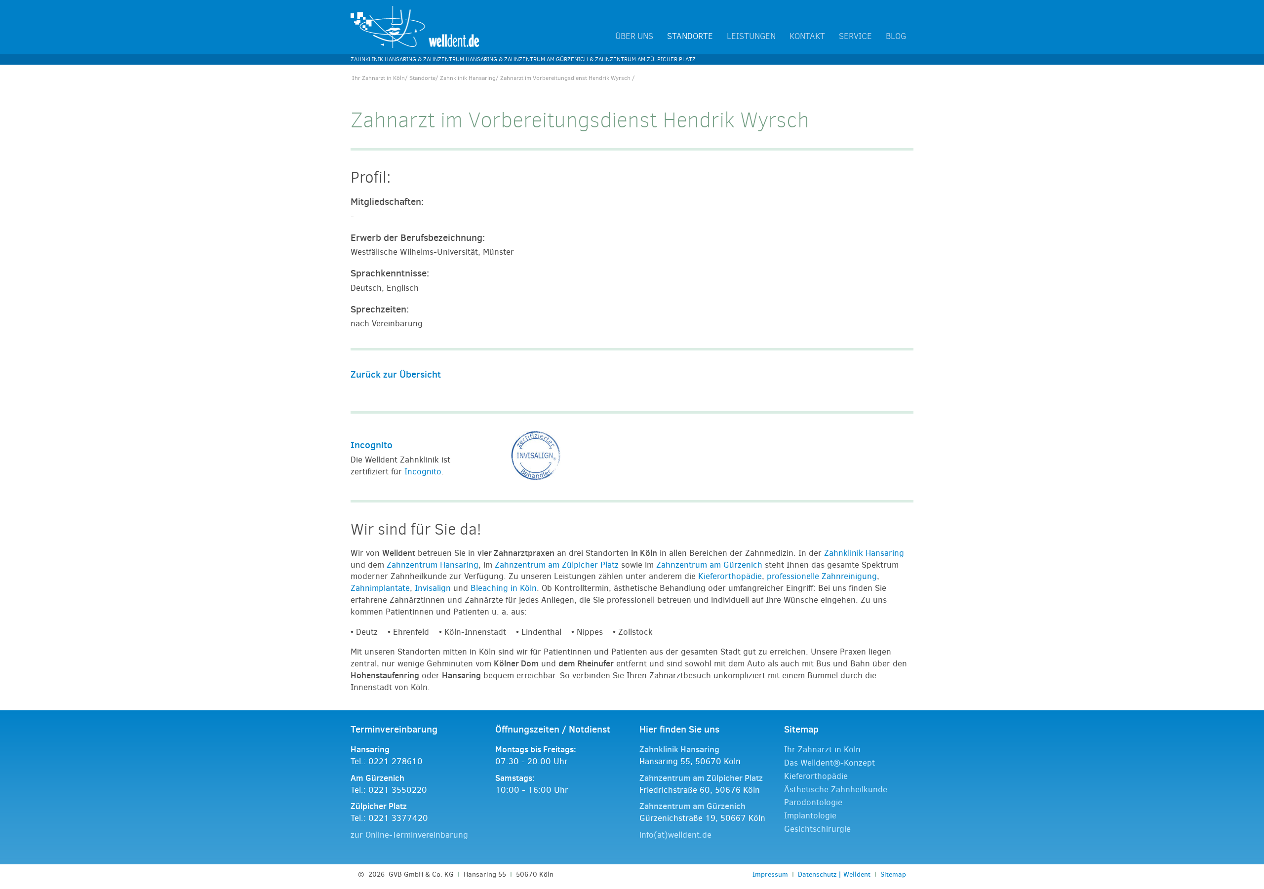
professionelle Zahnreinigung (822, 576)
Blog (896, 36)
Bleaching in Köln (504, 588)
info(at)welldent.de (675, 835)
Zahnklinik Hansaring (468, 78)
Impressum (770, 874)
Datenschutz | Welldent (834, 874)
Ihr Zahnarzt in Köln (378, 78)
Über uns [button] (634, 36)
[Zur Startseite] (415, 26)
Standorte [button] (690, 36)
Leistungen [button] (751, 36)
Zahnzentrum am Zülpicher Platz (557, 565)
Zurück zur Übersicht (396, 374)
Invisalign (433, 588)
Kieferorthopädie (730, 576)
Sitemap (893, 874)
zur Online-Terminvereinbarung (409, 835)
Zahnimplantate (380, 588)
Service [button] (855, 36)
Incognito (372, 444)
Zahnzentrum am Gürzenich (709, 565)
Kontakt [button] (807, 36)
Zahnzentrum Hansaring (432, 565)
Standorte (422, 78)
